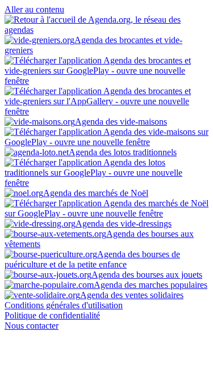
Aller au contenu (34, 9)
